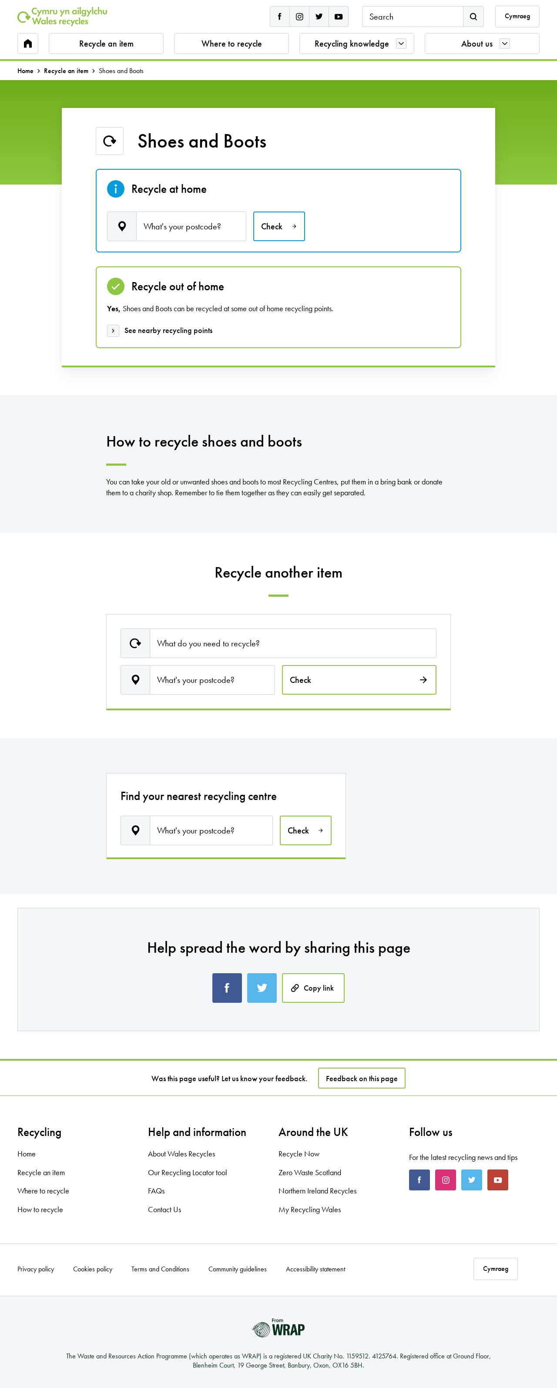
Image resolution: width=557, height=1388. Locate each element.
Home (25, 71)
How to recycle (40, 1209)
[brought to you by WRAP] (278, 1328)
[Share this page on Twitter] (262, 988)
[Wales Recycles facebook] (280, 16)
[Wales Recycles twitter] (319, 16)
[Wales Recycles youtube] (339, 16)
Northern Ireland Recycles (317, 1191)
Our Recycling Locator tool (187, 1172)
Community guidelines (237, 1269)
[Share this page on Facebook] (227, 988)
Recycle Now (298, 1154)
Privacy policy (35, 1269)
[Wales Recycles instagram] (299, 16)
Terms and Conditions (160, 1269)
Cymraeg (517, 16)
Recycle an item (106, 43)
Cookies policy (92, 1269)
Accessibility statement (315, 1269)
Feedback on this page (362, 1078)
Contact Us (164, 1209)
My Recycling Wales (309, 1209)
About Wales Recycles (181, 1154)
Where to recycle (231, 43)
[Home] (62, 16)
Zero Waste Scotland (309, 1172)
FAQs (156, 1191)
